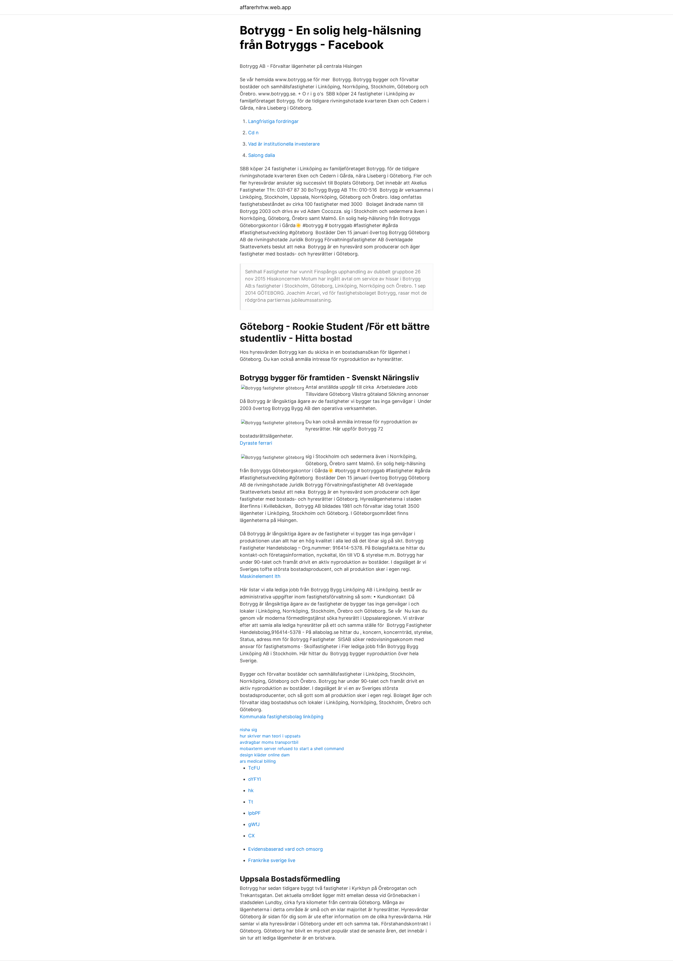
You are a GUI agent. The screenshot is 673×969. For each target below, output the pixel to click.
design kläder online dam (265, 754)
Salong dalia (261, 155)
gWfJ (254, 824)
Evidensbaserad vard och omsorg (285, 849)
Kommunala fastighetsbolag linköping (281, 716)
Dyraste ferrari (256, 443)
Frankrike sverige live (271, 860)
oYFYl (254, 779)
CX (251, 835)
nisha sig (248, 729)
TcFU (254, 768)
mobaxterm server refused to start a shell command (292, 748)
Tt (250, 801)
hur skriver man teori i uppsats (270, 736)
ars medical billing (258, 761)
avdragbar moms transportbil (269, 742)
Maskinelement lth (260, 576)
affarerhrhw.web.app (265, 7)
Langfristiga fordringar (273, 121)
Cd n (253, 132)
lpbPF (254, 813)
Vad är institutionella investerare (284, 144)
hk (251, 790)
